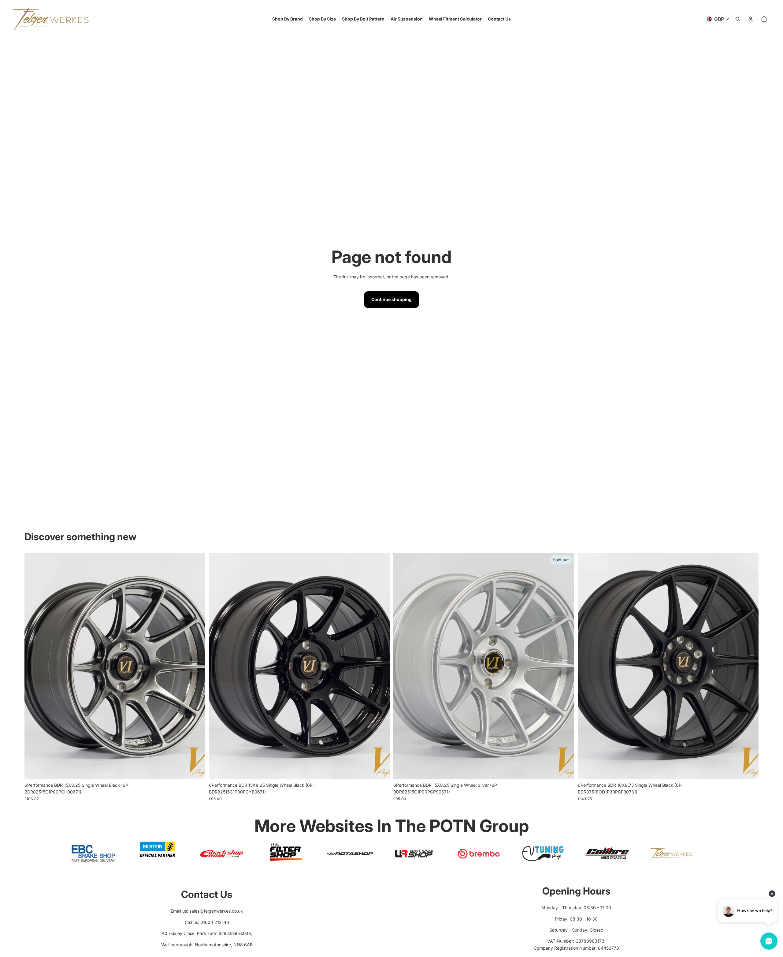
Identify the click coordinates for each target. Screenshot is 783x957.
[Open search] (737, 19)
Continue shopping (391, 299)
